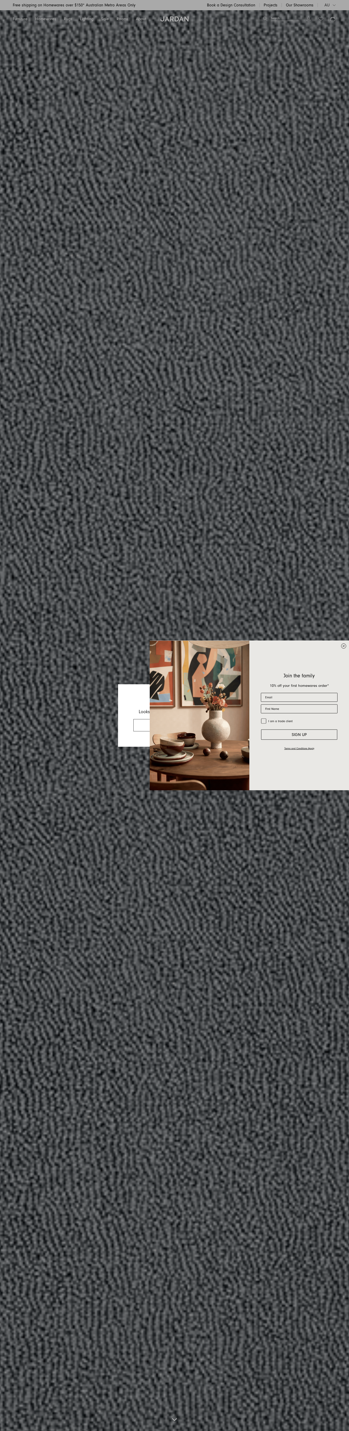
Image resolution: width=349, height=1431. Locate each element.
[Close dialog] (343, 646)
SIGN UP (299, 734)
